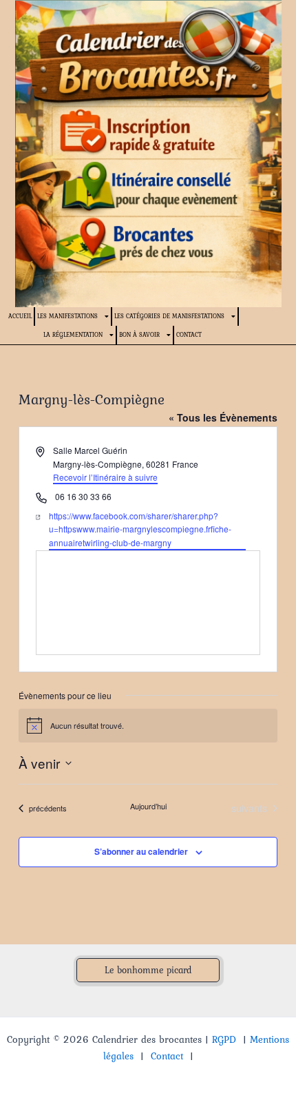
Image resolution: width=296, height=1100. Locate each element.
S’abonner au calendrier (141, 851)
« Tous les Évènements (223, 417)
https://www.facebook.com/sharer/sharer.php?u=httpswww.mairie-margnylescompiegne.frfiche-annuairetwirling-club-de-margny (140, 529)
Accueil (20, 315)
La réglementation (73, 334)
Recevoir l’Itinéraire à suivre (105, 477)
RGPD (224, 1039)
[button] (148, 970)
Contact (189, 334)
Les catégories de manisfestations (169, 315)
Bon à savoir (139, 334)
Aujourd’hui (148, 806)
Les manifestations (67, 315)
